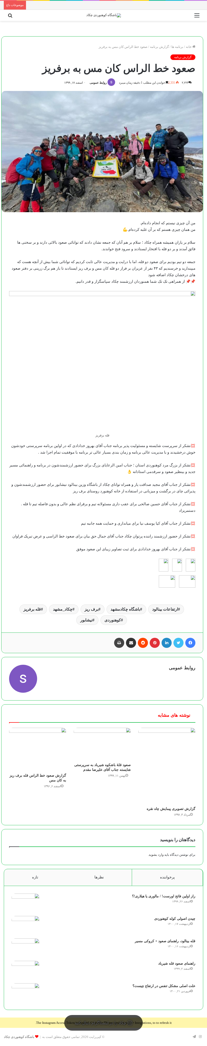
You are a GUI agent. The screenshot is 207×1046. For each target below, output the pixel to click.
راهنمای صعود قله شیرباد (176, 963)
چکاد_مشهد (62, 609)
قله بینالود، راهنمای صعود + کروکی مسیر (165, 941)
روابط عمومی (98, 82)
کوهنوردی (113, 620)
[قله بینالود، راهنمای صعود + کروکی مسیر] (25, 947)
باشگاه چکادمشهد (125, 609)
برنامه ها (177, 47)
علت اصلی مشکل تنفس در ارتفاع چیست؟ (164, 986)
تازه (35, 877)
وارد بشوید (156, 855)
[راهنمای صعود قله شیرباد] (25, 970)
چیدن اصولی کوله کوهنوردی (174, 919)
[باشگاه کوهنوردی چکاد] (103, 15)
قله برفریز (32, 609)
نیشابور (86, 620)
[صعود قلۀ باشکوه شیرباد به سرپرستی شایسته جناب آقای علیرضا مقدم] (102, 744)
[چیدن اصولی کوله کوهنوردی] (25, 925)
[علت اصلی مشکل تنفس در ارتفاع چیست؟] (25, 992)
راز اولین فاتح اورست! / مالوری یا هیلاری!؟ (163, 896)
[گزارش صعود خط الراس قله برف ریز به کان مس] (37, 749)
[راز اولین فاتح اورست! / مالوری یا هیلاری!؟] (25, 903)
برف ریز (91, 609)
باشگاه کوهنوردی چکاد (19, 1037)
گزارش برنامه (159, 47)
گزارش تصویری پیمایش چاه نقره (171, 809)
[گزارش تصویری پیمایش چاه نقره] (166, 766)
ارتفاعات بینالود (165, 609)
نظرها (99, 877)
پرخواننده (167, 877)
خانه (189, 47)
